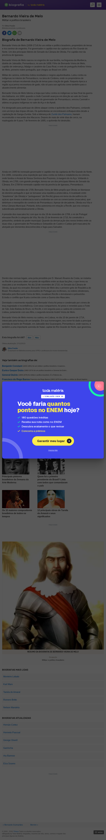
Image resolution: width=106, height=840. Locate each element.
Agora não (53, 450)
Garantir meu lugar (51, 441)
